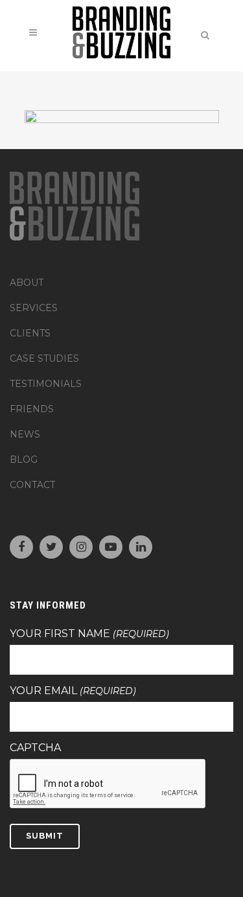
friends (32, 409)
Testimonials (46, 384)
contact (32, 485)
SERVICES (34, 308)
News (25, 434)
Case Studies (44, 358)
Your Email (73, 691)
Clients (30, 333)
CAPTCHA (35, 748)
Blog (24, 459)
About (26, 282)
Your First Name (89, 634)
